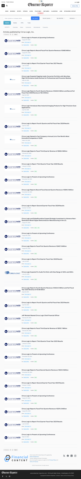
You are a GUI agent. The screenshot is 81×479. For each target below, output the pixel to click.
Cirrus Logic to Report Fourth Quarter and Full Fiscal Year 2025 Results (45, 302)
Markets (7, 23)
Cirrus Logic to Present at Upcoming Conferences (38, 434)
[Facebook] (67, 458)
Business (12, 11)
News (6, 11)
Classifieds (54, 11)
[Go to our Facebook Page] (3, 476)
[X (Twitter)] (64, 458)
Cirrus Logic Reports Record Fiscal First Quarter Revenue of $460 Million (46, 50)
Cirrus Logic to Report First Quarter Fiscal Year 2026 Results (42, 259)
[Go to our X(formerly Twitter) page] (6, 476)
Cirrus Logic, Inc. (28, 42)
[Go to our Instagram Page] (10, 476)
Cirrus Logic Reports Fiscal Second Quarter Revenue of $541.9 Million (45, 370)
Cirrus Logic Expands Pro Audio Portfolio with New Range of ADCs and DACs (47, 272)
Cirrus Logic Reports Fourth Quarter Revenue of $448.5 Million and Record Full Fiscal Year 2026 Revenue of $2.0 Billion (48, 92)
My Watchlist (60, 18)
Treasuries (45, 27)
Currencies (28, 27)
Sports (19, 11)
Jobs (60, 11)
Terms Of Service (34, 461)
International (37, 27)
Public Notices (10, 2)
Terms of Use (64, 475)
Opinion (25, 11)
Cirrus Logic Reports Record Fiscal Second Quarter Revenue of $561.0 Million (47, 190)
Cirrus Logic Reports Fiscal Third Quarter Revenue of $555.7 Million (44, 328)
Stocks (15, 23)
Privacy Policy (52, 460)
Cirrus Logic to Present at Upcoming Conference (38, 37)
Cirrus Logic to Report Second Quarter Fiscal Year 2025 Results (43, 383)
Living (31, 11)
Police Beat (38, 11)
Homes (3, 2)
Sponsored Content (70, 11)
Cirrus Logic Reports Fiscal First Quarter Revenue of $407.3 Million (44, 246)
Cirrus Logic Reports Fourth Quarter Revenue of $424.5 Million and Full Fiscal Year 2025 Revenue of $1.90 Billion (48, 289)
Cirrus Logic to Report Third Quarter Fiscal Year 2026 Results (42, 164)
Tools (29, 23)
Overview (15, 27)
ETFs (22, 23)
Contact (58, 475)
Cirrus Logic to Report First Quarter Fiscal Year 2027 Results (42, 63)
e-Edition (40, 13)
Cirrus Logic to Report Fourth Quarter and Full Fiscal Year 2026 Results (45, 123)
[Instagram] (75, 458)
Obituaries (46, 11)
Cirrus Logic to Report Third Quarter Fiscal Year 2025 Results (42, 341)
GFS (38, 227)
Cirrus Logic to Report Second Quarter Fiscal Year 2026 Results (43, 205)
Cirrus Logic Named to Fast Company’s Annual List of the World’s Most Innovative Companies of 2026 (45, 137)
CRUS (35, 70)
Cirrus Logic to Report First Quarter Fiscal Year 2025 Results (42, 421)
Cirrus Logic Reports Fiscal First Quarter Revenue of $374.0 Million (44, 409)
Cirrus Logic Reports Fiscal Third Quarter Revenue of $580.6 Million (44, 151)
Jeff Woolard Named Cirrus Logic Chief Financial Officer (40, 315)
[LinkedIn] (71, 458)
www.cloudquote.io (34, 456)
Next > (15, 34)
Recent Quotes (46, 18)
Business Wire (26, 70)
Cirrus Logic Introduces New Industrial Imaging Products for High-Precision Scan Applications (49, 106)
